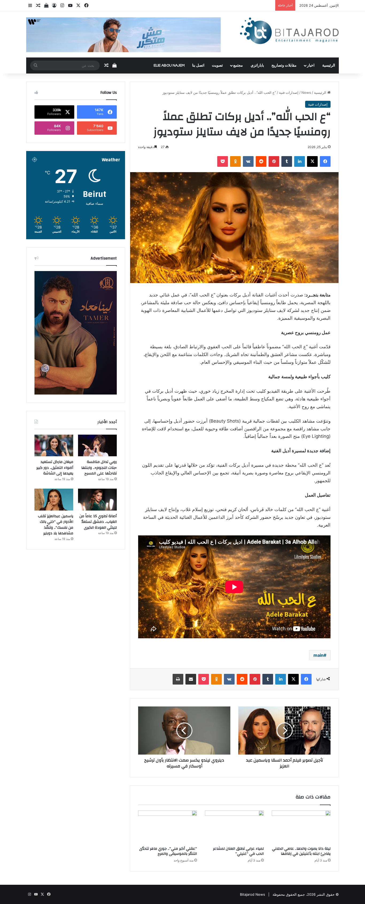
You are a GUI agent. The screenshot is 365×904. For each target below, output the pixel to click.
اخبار (310, 65)
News (306, 92)
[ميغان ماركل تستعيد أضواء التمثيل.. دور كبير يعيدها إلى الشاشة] (53, 446)
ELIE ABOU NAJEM (169, 65)
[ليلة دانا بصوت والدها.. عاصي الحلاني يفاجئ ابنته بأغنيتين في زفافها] (301, 827)
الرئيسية (328, 65)
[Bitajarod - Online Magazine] (289, 32)
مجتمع (238, 65)
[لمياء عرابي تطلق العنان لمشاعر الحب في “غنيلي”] (234, 827)
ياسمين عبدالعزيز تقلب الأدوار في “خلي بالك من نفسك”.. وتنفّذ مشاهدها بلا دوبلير (55, 525)
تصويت (217, 65)
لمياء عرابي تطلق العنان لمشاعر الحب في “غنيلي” (238, 851)
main (318, 655)
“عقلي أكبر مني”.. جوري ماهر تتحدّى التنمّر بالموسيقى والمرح (168, 851)
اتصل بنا (198, 65)
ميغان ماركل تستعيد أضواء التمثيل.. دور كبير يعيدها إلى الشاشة (54, 467)
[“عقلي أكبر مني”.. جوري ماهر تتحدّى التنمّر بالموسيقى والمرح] (167, 827)
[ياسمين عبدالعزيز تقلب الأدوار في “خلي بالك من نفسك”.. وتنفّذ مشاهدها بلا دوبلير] (53, 500)
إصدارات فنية (288, 92)
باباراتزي (257, 65)
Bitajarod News (252, 894)
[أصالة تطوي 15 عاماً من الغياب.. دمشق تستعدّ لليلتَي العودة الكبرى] (97, 500)
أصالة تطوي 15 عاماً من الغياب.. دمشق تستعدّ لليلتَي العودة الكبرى (98, 522)
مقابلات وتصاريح (284, 65)
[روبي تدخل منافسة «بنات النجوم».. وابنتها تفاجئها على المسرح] (97, 446)
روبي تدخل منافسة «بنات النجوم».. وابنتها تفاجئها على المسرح (99, 467)
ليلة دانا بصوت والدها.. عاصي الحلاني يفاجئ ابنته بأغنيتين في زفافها (301, 851)
